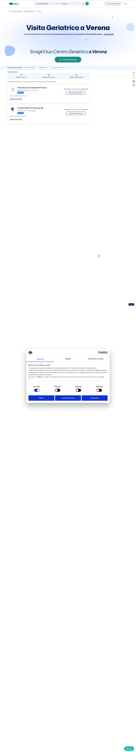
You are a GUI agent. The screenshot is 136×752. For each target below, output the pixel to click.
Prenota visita (17, 11)
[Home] (9, 11)
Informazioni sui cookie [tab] (95, 359)
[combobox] (46, 4)
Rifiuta (41, 398)
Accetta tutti (95, 398)
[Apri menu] (125, 3)
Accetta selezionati (68, 398)
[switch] (57, 390)
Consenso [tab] (40, 359)
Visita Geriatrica (29, 11)
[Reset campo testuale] (57, 4)
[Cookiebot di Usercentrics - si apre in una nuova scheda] (99, 352)
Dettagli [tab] (68, 359)
